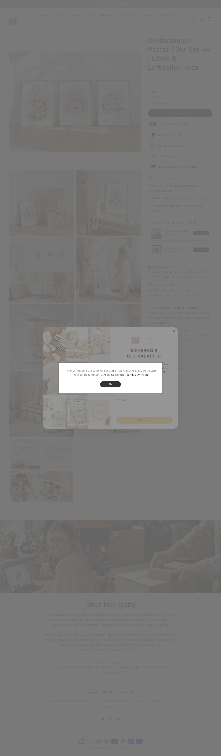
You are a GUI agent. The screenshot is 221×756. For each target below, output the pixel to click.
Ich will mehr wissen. (137, 375)
